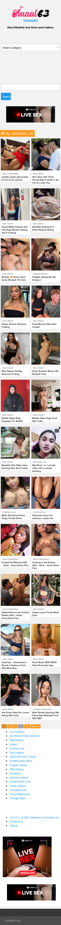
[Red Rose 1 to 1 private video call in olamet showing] (45, 442)
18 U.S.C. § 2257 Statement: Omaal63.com (34, 817)
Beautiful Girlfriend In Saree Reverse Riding (43, 228)
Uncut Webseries (10, 174)
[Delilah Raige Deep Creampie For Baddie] (15, 395)
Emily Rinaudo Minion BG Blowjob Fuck (45, 372)
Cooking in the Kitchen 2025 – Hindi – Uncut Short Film (45, 565)
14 (27, 726)
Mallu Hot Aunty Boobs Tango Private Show (13, 517)
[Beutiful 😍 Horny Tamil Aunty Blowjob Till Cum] (15, 254)
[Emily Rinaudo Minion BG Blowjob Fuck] (45, 348)
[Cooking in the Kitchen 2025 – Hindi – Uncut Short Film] (45, 539)
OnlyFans (15, 773)
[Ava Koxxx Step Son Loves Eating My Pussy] (15, 689)
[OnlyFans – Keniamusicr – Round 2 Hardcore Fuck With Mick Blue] (15, 639)
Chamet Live (17, 748)
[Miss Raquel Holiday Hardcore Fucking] (15, 348)
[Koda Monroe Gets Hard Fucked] (45, 301)
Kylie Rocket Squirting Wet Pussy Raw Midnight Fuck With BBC (45, 715)
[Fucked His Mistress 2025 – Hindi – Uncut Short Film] (15, 539)
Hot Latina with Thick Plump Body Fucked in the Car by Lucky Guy (45, 179)
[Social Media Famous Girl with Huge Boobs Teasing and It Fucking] (15, 204)
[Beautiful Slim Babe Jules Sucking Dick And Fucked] (15, 442)
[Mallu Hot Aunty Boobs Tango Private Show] (15, 492)
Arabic (13, 744)
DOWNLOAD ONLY (21, 761)
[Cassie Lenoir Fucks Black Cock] (45, 589)
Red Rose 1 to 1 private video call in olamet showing (43, 468)
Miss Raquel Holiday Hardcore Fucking (12, 372)
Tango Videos (18, 786)
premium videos (40, 274)
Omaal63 (30, 20)
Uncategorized (18, 790)
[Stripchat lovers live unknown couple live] (45, 492)
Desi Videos (38, 174)
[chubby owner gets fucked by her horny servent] (15, 154)
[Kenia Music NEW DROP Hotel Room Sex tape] (45, 639)
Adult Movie (16, 740)
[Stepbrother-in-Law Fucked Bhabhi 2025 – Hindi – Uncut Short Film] (15, 589)
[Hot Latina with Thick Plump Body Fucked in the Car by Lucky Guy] (45, 154)
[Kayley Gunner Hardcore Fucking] (15, 301)
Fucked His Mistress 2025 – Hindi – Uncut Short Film (15, 564)
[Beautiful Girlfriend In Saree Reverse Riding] (45, 204)
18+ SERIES (17, 732)
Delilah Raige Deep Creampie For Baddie (12, 420)
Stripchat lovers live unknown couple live (42, 517)
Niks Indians (17, 769)
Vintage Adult (17, 798)
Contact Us (16, 821)
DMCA (14, 825)
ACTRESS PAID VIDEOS (42, 709)
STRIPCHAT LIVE (39, 462)
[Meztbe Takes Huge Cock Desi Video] (45, 395)
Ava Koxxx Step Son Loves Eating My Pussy (15, 714)
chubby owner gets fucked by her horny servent (15, 178)
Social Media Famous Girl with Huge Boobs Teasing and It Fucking (15, 229)
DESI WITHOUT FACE (23, 757)
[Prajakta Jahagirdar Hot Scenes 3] (45, 254)
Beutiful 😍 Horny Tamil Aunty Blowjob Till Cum (14, 278)
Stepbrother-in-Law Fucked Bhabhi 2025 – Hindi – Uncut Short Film (15, 615)
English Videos (18, 765)
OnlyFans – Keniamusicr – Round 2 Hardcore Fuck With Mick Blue (15, 665)
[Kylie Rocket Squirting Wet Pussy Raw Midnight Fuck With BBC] (45, 689)
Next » (36, 726)
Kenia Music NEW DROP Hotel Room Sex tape (44, 664)
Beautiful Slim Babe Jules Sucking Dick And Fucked (15, 467)
